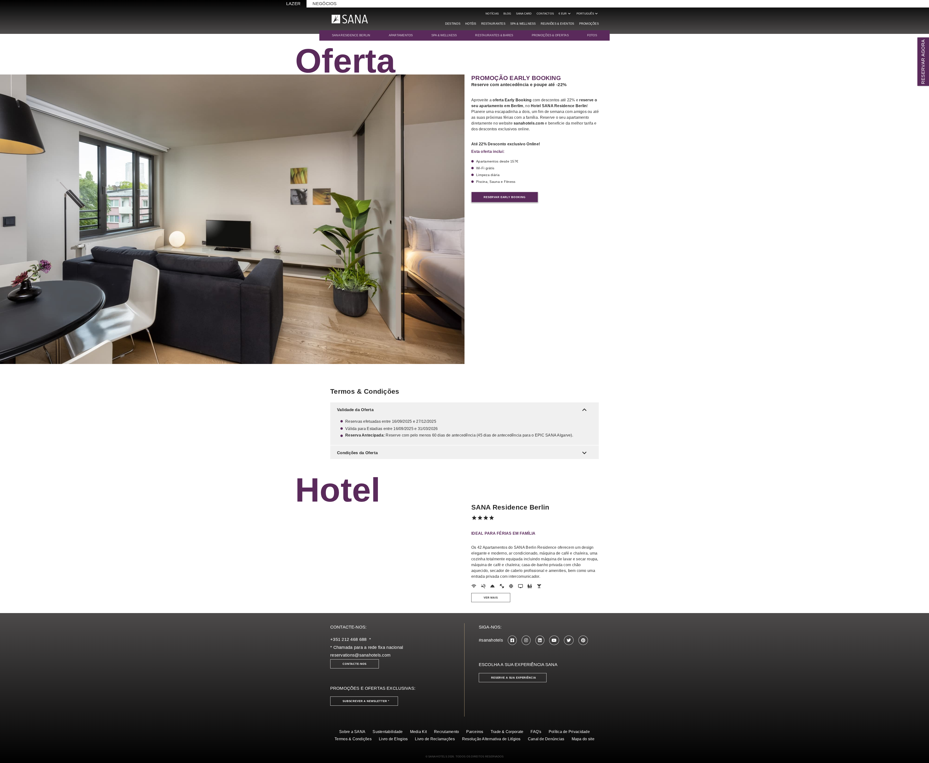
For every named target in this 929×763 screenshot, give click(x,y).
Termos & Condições (353, 739)
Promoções (589, 23)
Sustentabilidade (388, 732)
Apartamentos (401, 35)
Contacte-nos (355, 663)
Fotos (592, 35)
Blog (507, 13)
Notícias (492, 13)
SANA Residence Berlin (351, 35)
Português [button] (588, 13)
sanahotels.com (529, 123)
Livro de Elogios (393, 739)
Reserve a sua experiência (513, 677)
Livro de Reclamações (435, 739)
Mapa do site (583, 739)
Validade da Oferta (463, 410)
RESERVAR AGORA (923, 61)
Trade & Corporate (507, 732)
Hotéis (470, 23)
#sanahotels (491, 640)
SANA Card (524, 13)
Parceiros (474, 732)
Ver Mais (491, 597)
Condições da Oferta (463, 453)
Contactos (545, 13)
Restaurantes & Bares (494, 35)
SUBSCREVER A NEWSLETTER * (366, 701)
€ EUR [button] (565, 13)
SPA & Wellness (523, 23)
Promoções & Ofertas (550, 35)
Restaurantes (493, 23)
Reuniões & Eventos (557, 23)
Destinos (452, 23)
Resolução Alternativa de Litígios (491, 739)
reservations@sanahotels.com (360, 655)
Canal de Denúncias (546, 739)
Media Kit (418, 732)
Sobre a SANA (352, 732)
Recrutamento (446, 732)
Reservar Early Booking (505, 197)
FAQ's (536, 732)
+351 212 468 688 (348, 639)
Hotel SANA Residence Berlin (559, 106)
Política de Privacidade (569, 732)
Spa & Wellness (444, 35)
